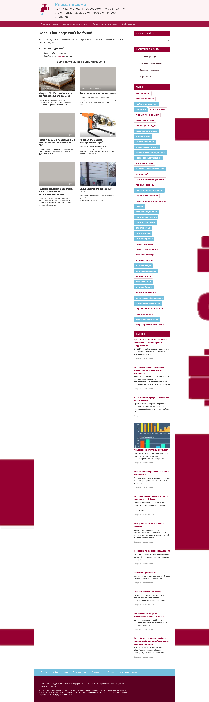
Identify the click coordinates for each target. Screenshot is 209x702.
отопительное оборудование (150, 179)
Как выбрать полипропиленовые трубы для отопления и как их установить (149, 370)
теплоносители (143, 276)
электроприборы (144, 314)
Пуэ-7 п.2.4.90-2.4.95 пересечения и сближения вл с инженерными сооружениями (150, 343)
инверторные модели (146, 126)
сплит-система (143, 228)
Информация (128, 24)
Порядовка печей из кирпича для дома (152, 551)
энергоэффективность (147, 319)
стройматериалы (144, 239)
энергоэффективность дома (150, 325)
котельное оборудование (148, 158)
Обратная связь (60, 672)
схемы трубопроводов (147, 249)
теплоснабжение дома (147, 292)
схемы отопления (144, 244)
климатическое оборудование (150, 153)
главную (60, 56)
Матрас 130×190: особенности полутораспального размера (55, 94)
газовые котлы (157, 110)
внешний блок (143, 93)
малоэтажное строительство (150, 169)
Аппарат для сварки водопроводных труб (91, 141)
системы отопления (145, 223)
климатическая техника (147, 147)
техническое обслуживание (149, 298)
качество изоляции (145, 142)
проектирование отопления (149, 190)
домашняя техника (145, 120)
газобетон (141, 110)
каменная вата (143, 136)
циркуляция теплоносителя (149, 309)
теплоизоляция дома (146, 271)
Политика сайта (80, 672)
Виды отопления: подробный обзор (96, 190)
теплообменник (143, 282)
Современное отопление (105, 24)
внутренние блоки (145, 99)
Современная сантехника (75, 24)
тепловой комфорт (145, 255)
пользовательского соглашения (98, 692)
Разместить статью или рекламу (123, 672)
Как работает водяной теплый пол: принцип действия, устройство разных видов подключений (151, 641)
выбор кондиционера (146, 104)
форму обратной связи (63, 695)
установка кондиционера (148, 303)
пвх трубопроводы (145, 185)
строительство (143, 233)
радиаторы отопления (147, 196)
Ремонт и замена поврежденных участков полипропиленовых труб (57, 142)
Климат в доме (70, 4)
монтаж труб (142, 174)
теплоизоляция (143, 266)
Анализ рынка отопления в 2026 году (151, 450)
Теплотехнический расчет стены (98, 93)
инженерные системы (146, 131)
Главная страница (49, 24)
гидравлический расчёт (147, 115)
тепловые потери (144, 260)
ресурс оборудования (146, 212)
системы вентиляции (146, 217)
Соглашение (97, 672)
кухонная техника (144, 163)
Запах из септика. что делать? (148, 592)
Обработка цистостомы (145, 572)
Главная (44, 672)
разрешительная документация (151, 201)
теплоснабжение (144, 287)
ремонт (139, 206)
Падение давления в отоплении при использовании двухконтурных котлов (56, 191)
